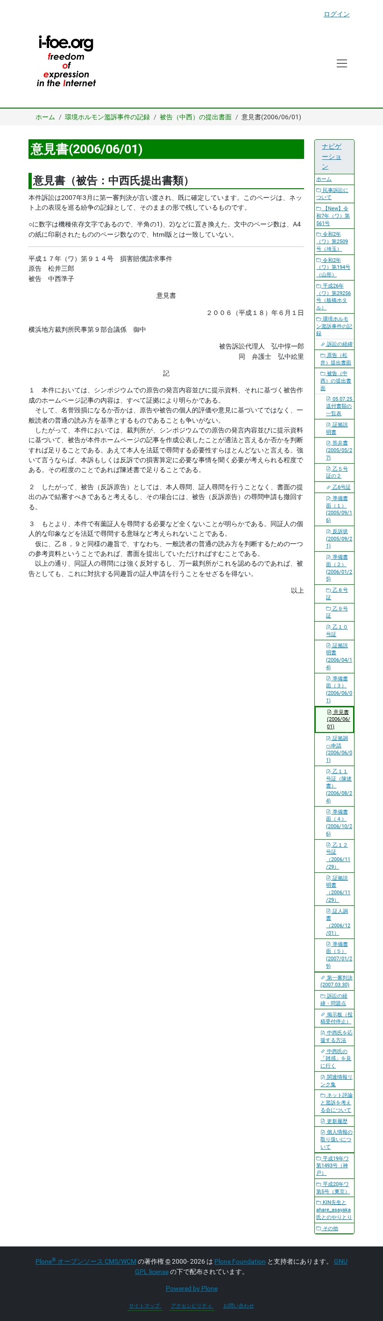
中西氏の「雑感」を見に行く (335, 1058)
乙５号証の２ (337, 472)
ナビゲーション (331, 156)
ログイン (337, 14)
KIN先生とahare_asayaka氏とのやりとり (334, 1209)
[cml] (65, 63)
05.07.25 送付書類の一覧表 (340, 406)
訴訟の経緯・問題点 (334, 999)
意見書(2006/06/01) (338, 719)
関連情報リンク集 (336, 1081)
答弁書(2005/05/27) (339, 450)
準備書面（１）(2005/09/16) (339, 509)
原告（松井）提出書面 (335, 359)
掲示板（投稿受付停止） (336, 1018)
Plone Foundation (240, 1261)
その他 (329, 1228)
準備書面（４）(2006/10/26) (339, 823)
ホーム (45, 117)
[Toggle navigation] (342, 64)
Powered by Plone (192, 1288)
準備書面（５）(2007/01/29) (339, 955)
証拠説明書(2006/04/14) (339, 657)
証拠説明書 (337, 428)
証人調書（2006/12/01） (338, 922)
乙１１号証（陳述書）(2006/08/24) (339, 786)
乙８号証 (337, 594)
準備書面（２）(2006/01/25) (339, 568)
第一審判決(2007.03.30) (336, 981)
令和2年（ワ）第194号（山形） (333, 267)
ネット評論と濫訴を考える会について (336, 1102)
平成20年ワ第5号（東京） (333, 1188)
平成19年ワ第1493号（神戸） (332, 1166)
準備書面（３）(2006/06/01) (339, 690)
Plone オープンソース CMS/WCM (85, 1261)
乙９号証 (337, 612)
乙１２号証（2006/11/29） (338, 856)
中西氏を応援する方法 (336, 1036)
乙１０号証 (337, 630)
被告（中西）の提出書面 (196, 117)
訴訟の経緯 (339, 344)
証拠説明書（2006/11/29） (338, 889)
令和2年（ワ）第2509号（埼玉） (332, 241)
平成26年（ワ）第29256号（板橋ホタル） (333, 297)
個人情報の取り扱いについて (336, 1139)
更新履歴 (337, 1121)
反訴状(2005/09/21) (339, 538)
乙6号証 (341, 487)
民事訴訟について (332, 194)
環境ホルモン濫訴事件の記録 (107, 117)
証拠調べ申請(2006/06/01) (339, 749)
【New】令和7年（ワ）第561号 (333, 215)
